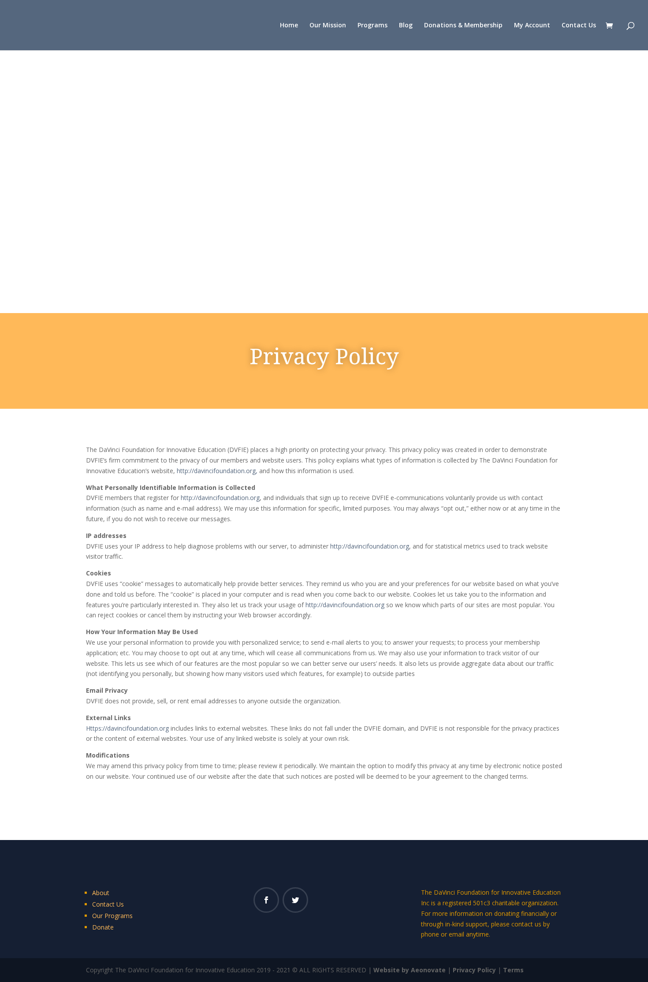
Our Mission (327, 25)
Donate (103, 927)
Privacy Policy (474, 970)
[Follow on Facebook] (266, 900)
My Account (532, 25)
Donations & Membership (463, 25)
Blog (406, 25)
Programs (372, 25)
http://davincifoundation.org (220, 497)
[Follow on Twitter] (295, 900)
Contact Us (579, 25)
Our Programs (112, 915)
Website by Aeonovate (409, 970)
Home (289, 25)
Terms (513, 970)
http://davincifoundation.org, (217, 471)
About (100, 893)
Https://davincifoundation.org (127, 728)
